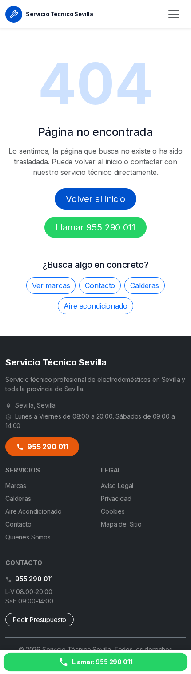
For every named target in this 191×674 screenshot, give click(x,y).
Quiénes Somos (28, 537)
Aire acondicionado (95, 305)
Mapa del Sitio (121, 524)
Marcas (15, 485)
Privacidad (116, 498)
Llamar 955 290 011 (95, 227)
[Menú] (174, 14)
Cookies (113, 511)
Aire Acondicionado (33, 511)
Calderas (144, 285)
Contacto (100, 285)
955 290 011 (46, 446)
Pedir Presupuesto (39, 619)
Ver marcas (51, 285)
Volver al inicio (95, 199)
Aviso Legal (117, 485)
